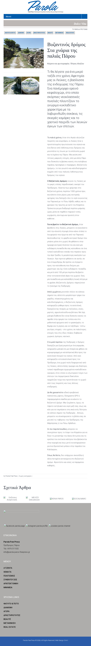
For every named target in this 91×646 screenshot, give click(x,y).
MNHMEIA (8, 587)
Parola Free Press (12, 476)
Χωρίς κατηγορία (25, 476)
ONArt (66, 640)
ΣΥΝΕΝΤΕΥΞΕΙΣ (10, 580)
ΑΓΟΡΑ (29, 32)
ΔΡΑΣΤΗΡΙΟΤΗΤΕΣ (39, 32)
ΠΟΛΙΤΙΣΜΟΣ (9, 576)
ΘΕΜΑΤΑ (7, 572)
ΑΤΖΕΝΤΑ (8, 568)
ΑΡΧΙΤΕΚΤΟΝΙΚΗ (11, 583)
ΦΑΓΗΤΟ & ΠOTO (10, 32)
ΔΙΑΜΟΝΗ (21, 32)
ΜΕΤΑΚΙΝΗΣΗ (59, 32)
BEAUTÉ (50, 32)
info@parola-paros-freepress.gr (17, 552)
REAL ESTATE (70, 32)
